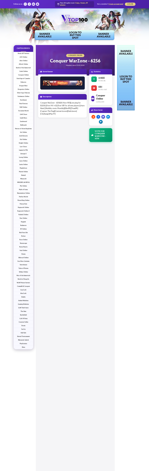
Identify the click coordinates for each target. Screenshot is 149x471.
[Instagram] (25, 4)
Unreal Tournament (23, 336)
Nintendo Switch (23, 340)
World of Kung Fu (23, 279)
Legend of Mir (23, 150)
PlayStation (23, 343)
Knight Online (23, 143)
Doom (23, 325)
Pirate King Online (23, 200)
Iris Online (23, 132)
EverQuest (23, 100)
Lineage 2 (23, 153)
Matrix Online (23, 171)
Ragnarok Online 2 (23, 211)
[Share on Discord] (103, 117)
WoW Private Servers (23, 282)
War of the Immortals (23, 275)
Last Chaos (23, 146)
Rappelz (23, 221)
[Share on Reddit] (93, 117)
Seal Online (23, 250)
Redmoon (23, 225)
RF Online (23, 229)
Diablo (23, 297)
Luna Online (23, 161)
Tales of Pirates (23, 268)
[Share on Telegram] (101, 122)
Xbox (23, 347)
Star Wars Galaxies (23, 261)
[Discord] (33, 4)
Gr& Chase (23, 114)
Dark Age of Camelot (23, 78)
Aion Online (23, 60)
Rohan (23, 236)
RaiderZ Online (23, 214)
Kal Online (23, 139)
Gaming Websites (23, 304)
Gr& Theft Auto (23, 307)
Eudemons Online (23, 96)
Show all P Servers (23, 53)
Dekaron (23, 82)
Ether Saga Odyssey (23, 92)
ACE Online (23, 57)
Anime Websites (23, 300)
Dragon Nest (23, 85)
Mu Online (23, 186)
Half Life (23, 333)
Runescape (23, 243)
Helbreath (23, 125)
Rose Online (23, 239)
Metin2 (23, 175)
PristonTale (23, 204)
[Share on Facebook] (98, 117)
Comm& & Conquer (23, 286)
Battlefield (23, 315)
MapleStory (23, 168)
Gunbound (23, 121)
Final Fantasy (23, 103)
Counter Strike (23, 322)
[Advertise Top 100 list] (126, 77)
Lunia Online (23, 164)
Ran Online (23, 218)
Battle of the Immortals (23, 67)
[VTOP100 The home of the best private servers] (74, 19)
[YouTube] (37, 4)
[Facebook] (29, 4)
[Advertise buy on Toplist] (74, 35)
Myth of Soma (23, 189)
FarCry (23, 329)
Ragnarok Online (23, 207)
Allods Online (23, 64)
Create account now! (115, 4)
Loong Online (23, 157)
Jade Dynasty (23, 136)
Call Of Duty (23, 318)
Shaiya (23, 254)
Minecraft (23, 178)
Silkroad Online (23, 257)
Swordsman (23, 264)
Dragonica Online (23, 89)
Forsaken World (23, 110)
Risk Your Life (23, 232)
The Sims (23, 311)
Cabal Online (23, 71)
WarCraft (23, 293)
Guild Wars (23, 118)
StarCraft (23, 290)
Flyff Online (23, 107)
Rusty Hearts (23, 247)
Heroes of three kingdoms (23, 128)
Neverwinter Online (23, 193)
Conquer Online (23, 75)
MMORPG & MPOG (23, 182)
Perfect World (23, 196)
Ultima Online (23, 272)
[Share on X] (108, 117)
